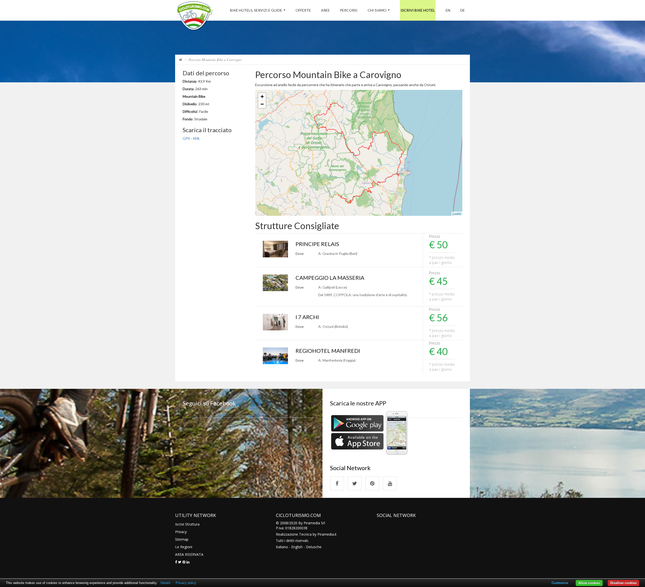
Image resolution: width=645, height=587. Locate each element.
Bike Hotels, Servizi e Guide (256, 10)
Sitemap (181, 539)
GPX (186, 138)
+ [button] (262, 96)
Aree (325, 10)
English (297, 546)
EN (448, 10)
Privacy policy (186, 583)
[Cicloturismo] (337, 483)
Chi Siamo (377, 10)
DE (462, 10)
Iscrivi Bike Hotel (418, 10)
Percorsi (349, 10)
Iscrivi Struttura (187, 524)
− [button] (262, 104)
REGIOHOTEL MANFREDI (328, 350)
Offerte (303, 10)
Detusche (313, 546)
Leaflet (457, 214)
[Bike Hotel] (194, 16)
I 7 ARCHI (307, 317)
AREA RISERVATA (189, 554)
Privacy (181, 531)
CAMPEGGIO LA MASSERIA (330, 277)
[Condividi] (176, 562)
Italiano (282, 546)
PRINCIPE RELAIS (317, 243)
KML (196, 138)
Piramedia (325, 534)
